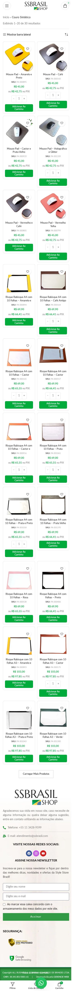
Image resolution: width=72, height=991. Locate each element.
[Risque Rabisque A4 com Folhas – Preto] (51, 566)
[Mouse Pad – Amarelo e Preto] (18, 57)
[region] (34, 956)
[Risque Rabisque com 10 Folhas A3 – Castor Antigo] (51, 630)
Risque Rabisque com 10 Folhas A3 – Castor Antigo (51, 650)
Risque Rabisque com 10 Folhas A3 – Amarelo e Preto (18, 650)
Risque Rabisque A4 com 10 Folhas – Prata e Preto (18, 513)
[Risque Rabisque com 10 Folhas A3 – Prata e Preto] (18, 703)
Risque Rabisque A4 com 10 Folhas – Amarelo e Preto (18, 294)
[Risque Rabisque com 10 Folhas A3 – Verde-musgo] (51, 703)
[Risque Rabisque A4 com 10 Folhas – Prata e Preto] (18, 493)
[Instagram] (34, 843)
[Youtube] (42, 843)
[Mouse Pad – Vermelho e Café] (18, 202)
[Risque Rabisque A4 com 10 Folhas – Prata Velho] (51, 493)
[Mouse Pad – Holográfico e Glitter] (51, 129)
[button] (18, 106)
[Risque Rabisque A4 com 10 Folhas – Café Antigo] (51, 275)
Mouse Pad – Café (51, 73)
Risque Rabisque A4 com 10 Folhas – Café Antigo (51, 294)
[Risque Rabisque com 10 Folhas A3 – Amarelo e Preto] (18, 630)
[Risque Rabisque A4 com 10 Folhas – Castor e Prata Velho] (18, 420)
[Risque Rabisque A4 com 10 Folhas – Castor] (18, 348)
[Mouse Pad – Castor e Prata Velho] (18, 129)
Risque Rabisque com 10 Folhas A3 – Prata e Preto (18, 722)
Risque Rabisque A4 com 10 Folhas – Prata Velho (51, 513)
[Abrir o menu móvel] (7, 6)
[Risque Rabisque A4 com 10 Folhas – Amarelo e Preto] (18, 275)
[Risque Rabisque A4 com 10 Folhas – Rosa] (18, 566)
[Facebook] (27, 843)
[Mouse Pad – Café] (51, 57)
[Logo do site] (34, 5)
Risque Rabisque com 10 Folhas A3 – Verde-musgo (51, 722)
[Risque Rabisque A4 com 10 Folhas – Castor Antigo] (51, 348)
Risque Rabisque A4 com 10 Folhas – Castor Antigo (51, 367)
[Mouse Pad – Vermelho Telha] (51, 202)
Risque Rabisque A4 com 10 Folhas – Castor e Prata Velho (18, 440)
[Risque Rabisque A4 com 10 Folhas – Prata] (51, 420)
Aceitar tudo (34, 962)
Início (6, 17)
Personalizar (35, 972)
